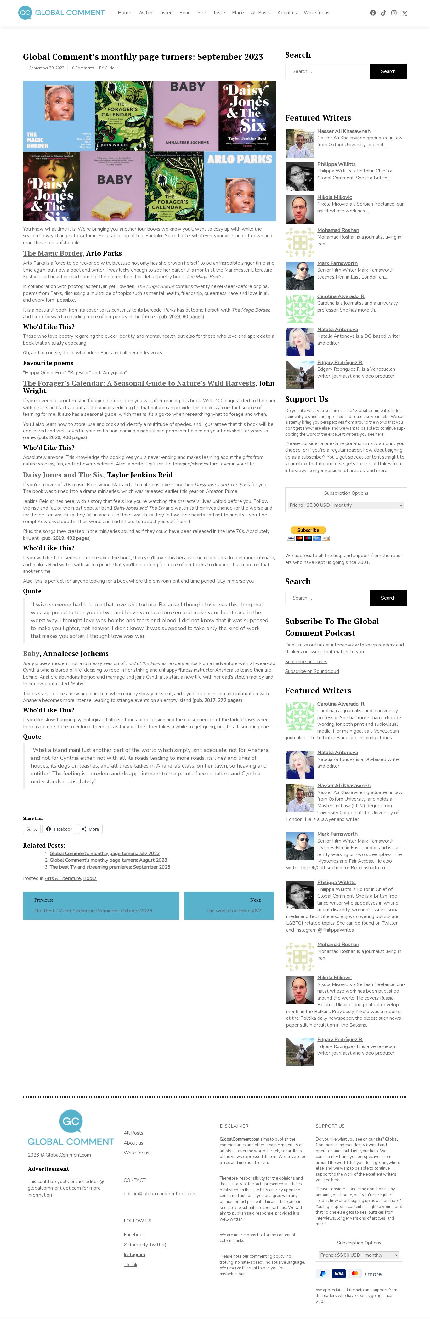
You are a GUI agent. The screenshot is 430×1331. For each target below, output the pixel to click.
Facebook (134, 1235)
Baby (31, 653)
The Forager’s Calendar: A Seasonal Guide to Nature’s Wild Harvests (139, 382)
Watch (145, 12)
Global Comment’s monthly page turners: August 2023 (108, 860)
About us (287, 12)
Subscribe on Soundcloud (312, 671)
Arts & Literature (63, 878)
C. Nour (111, 67)
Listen (166, 12)
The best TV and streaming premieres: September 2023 (110, 867)
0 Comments (83, 67)
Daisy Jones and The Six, (65, 474)
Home (124, 12)
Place (238, 12)
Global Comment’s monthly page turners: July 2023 (105, 853)
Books (90, 878)
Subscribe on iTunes (306, 661)
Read (185, 12)
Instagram (134, 1254)
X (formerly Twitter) (145, 1245)
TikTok (130, 1264)
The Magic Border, (53, 252)
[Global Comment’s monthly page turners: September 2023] (149, 150)
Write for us (316, 12)
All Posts (260, 12)
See (202, 12)
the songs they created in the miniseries (77, 531)
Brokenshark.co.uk (370, 868)
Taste (219, 12)
